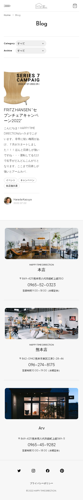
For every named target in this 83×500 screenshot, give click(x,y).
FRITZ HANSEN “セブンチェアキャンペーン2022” (21, 115)
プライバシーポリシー (41, 483)
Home (7, 15)
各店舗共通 (12, 185)
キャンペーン (27, 180)
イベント (10, 180)
